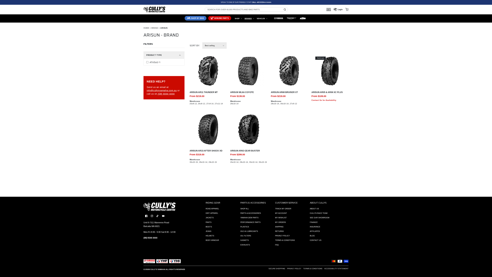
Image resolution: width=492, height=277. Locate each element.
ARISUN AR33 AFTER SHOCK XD (206, 151)
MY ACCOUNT (281, 213)
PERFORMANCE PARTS (250, 222)
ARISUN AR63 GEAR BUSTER (245, 151)
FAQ (277, 245)
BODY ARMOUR (212, 240)
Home (146, 28)
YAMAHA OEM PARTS (249, 218)
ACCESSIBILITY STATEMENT (336, 268)
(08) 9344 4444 (166, 94)
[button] (346, 9)
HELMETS (210, 236)
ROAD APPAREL (212, 209)
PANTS (208, 222)
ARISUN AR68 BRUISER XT (284, 92)
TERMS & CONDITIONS (285, 240)
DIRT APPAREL (212, 213)
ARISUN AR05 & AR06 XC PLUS (327, 92)
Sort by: (195, 45)
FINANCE (314, 222)
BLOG (312, 236)
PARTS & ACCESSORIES (250, 213)
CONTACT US (315, 240)
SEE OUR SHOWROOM (319, 218)
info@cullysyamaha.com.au (162, 90)
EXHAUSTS (245, 245)
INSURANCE (315, 227)
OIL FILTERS (245, 236)
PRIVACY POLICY (282, 236)
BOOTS (209, 227)
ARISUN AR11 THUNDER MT (204, 92)
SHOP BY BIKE (197, 18)
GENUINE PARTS (221, 18)
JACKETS (210, 218)
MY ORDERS (280, 222)
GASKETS (244, 240)
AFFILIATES (315, 231)
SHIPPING (279, 227)
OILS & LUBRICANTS (249, 231)
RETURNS (279, 231)
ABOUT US (314, 209)
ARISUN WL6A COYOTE (242, 92)
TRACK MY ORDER (283, 209)
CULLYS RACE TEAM (318, 213)
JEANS (208, 231)
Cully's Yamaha (157, 269)
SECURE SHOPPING (277, 268)
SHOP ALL (244, 209)
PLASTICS (244, 227)
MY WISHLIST (281, 218)
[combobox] (246, 9)
